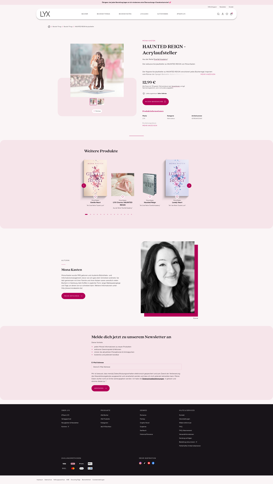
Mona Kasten (148, 41)
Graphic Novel (144, 423)
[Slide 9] (114, 214)
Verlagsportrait (66, 419)
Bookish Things (57, 26)
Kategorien (104, 423)
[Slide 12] (124, 214)
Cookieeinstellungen (98, 480)
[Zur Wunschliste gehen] (227, 14)
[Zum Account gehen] (222, 14)
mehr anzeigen (208, 74)
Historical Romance (146, 434)
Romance (143, 415)
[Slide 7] (107, 214)
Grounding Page (75, 480)
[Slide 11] (121, 214)
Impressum (40, 480)
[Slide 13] (128, 214)
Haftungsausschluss (59, 480)
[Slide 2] (90, 214)
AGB (67, 480)
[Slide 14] (131, 214)
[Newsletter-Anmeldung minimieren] (243, 425)
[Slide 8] (111, 214)
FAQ (180, 427)
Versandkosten (175, 86)
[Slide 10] (118, 214)
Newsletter (223, 7)
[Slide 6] (104, 214)
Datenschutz (48, 480)
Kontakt (231, 7)
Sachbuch (143, 430)
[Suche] (218, 14)
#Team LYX (65, 415)
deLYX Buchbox (106, 427)
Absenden (99, 388)
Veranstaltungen (184, 419)
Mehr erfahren (71, 296)
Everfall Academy (160, 59)
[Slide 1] (86, 214)
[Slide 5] (100, 214)
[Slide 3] (94, 214)
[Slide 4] (97, 214)
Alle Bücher (104, 415)
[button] (95, 184)
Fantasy (142, 419)
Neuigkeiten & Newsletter (70, 423)
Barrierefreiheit (86, 480)
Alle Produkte (105, 419)
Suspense (143, 427)
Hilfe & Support (212, 7)
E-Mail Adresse (97, 362)
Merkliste (97, 111)
